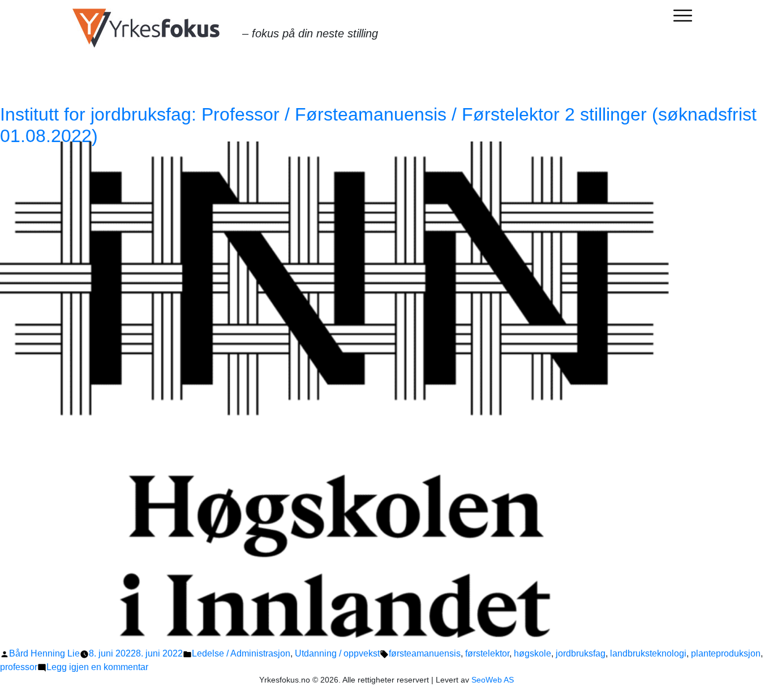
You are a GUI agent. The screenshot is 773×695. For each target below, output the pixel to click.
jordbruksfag (580, 653)
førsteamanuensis (425, 653)
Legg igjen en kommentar (97, 667)
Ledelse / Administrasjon (241, 653)
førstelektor (487, 653)
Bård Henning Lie (44, 653)
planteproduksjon (726, 653)
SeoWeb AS (492, 679)
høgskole (532, 653)
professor (18, 667)
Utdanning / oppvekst (337, 653)
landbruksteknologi (648, 653)
